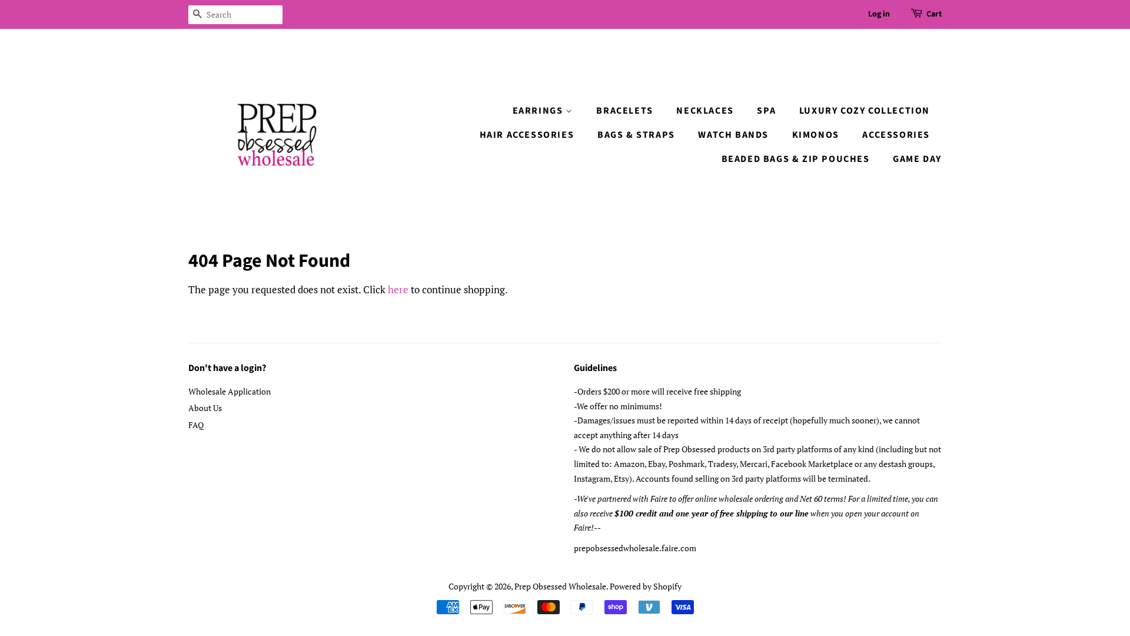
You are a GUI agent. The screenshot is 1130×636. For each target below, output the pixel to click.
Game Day (917, 159)
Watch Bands (733, 134)
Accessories (896, 134)
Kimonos (815, 134)
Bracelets (624, 110)
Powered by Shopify (646, 586)
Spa (766, 110)
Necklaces (704, 110)
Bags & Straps (636, 134)
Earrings (539, 110)
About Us (205, 407)
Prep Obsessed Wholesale (560, 586)
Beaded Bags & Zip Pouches (796, 159)
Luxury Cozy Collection (864, 110)
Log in (879, 14)
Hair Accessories (527, 134)
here (398, 289)
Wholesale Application (229, 391)
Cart (934, 14)
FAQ (196, 424)
